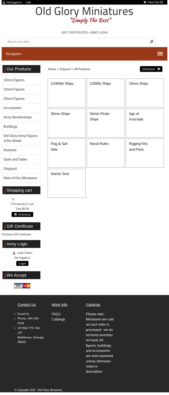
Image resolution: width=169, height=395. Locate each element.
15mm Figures (14, 89)
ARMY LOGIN (98, 32)
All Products (82, 69)
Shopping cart (24, 199)
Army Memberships (18, 117)
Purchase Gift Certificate (16, 234)
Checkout (24, 214)
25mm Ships (60, 114)
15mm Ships (138, 83)
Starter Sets (60, 174)
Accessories (12, 108)
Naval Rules (99, 144)
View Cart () (154, 2)
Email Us (23, 313)
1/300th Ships (100, 83)
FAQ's (56, 314)
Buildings (10, 126)
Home (52, 69)
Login (28, 2)
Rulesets (10, 150)
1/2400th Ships (62, 83)
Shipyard (10, 168)
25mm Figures (14, 98)
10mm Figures (14, 80)
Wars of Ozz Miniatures (20, 178)
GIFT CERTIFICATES (75, 32)
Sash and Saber (15, 159)
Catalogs (58, 319)
